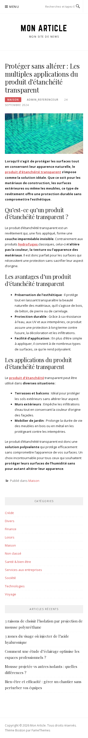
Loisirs (9, 537)
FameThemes (41, 730)
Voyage (10, 594)
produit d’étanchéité (26, 378)
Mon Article (44, 28)
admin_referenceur (42, 99)
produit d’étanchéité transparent (33, 172)
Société (10, 578)
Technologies (15, 586)
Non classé (13, 553)
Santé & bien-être (18, 561)
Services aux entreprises (23, 570)
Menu (14, 7)
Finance (10, 529)
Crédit (9, 513)
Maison (13, 99)
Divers (9, 521)
